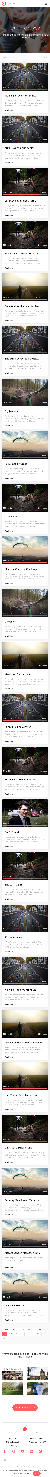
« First (5, 1330)
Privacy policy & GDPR (37, 1442)
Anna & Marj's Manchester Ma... (22, 306)
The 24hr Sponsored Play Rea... (22, 358)
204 (28, 1330)
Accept (37, 1473)
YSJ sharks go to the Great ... (20, 200)
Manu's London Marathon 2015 (22, 1252)
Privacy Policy (27, 1473)
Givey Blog (12, 1445)
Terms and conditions (37, 1438)
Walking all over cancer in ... (20, 95)
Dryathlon (10, 621)
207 (4, 1334)
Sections (6, 57)
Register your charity (25, 1407)
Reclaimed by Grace (16, 463)
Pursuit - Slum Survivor (18, 726)
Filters (45, 57)
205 (34, 1330)
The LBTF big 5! (13, 884)
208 (10, 1334)
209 (16, 1334)
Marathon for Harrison (18, 674)
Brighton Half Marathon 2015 (21, 253)
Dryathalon (11, 516)
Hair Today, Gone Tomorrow (21, 1095)
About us (12, 1438)
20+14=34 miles (13, 937)
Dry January (11, 411)
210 (21, 1334)
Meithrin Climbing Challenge (21, 569)
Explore (12, 3)
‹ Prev (13, 1330)
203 (23, 1330)
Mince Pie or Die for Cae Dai (20, 779)
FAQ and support (12, 1442)
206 (40, 1330)
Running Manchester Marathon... (23, 1200)
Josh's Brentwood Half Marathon (23, 1042)
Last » (5, 1338)
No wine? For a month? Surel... (21, 989)
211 (27, 1334)
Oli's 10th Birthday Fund (18, 1147)
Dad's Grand (12, 832)
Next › (38, 1334)
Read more (9, 110)
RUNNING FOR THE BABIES (19, 148)
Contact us (37, 1445)
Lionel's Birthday (14, 1305)
